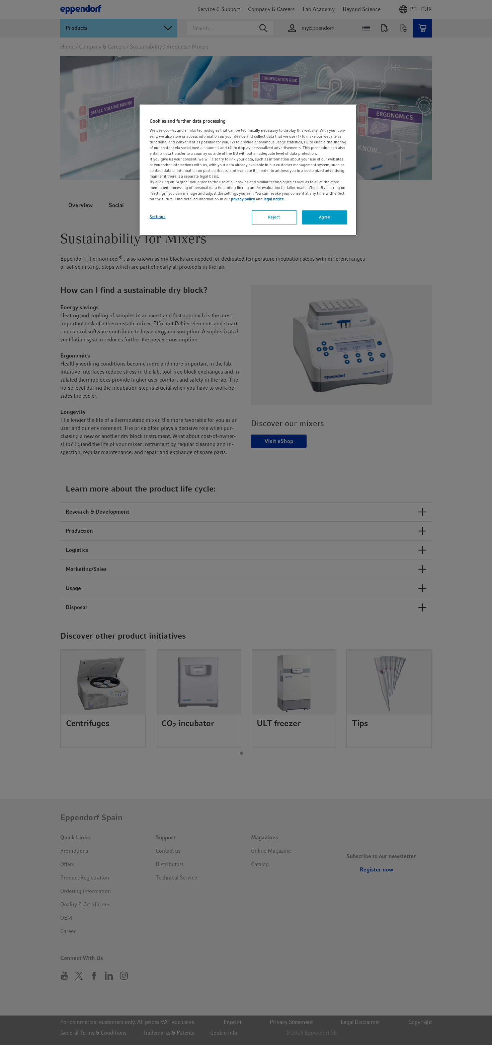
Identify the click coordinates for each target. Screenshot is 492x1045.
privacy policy (243, 199)
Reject (274, 217)
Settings (158, 216)
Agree (324, 217)
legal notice (274, 199)
